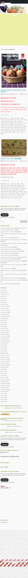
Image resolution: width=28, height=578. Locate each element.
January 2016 (4, 332)
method (2, 127)
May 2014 (3, 373)
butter (19, 119)
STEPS (14, 132)
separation (9, 132)
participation (7, 129)
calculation (24, 119)
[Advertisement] (14, 31)
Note (25, 191)
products (3, 194)
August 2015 (3, 343)
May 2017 (3, 300)
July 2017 (3, 296)
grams (24, 188)
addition (3, 119)
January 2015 (4, 357)
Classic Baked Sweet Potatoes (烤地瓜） (10, 253)
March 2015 (3, 353)
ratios (9, 130)
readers (14, 130)
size (11, 196)
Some (14, 196)
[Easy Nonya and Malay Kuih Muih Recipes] (14, 420)
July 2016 (3, 320)
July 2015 (3, 345)
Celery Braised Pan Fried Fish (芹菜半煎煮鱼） (11, 231)
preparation (23, 129)
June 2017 (3, 298)
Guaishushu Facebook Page (10, 456)
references (22, 130)
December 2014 (4, 359)
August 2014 (3, 367)
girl (26, 123)
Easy (16, 123)
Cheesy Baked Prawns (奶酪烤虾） (9, 268)
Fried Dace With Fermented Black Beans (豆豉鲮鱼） (13, 251)
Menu (14, 15)
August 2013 (3, 391)
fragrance (17, 188)
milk (6, 127)
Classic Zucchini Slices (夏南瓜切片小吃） (10, 237)
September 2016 (4, 316)
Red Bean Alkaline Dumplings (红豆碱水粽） (11, 283)
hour (5, 190)
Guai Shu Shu (15, 7)
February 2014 (4, 379)
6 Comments (24, 94)
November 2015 (4, 336)
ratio (7, 130)
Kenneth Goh (14, 94)
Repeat (22, 194)
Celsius (2, 121)
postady (10, 193)
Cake (23, 185)
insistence (21, 190)
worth (20, 198)
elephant (20, 123)
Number (24, 127)
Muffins (19, 127)
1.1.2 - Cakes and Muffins (14, 118)
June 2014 (3, 371)
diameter (7, 188)
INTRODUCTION (4, 191)
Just (8, 126)
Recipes (14, 194)
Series (8, 196)
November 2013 (4, 385)
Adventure (7, 119)
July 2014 (3, 369)
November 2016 (4, 312)
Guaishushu (11, 124)
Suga (17, 132)
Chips (15, 121)
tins (12, 198)
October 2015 (4, 339)
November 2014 (4, 361)
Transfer (21, 132)
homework (17, 124)
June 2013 (3, 395)
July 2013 (3, 393)
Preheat (18, 193)
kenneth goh (12, 126)
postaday (17, 129)
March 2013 (3, 401)
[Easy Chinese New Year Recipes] (14, 408)
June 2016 (3, 322)
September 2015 (4, 341)
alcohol (8, 185)
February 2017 (4, 306)
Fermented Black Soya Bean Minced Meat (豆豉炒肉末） (14, 278)
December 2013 (4, 383)
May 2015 (3, 349)
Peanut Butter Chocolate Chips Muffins (13, 91)
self (5, 132)
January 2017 (4, 308)
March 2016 (3, 328)
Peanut (12, 129)
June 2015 (3, 347)
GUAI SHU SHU (4, 124)
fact (23, 123)
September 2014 (4, 365)
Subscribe (4, 215)
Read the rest (5, 115)
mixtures (21, 191)
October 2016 (4, 314)
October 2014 (4, 363)
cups (9, 123)
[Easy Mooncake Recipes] (14, 432)
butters (19, 185)
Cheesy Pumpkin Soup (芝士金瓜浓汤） (10, 255)
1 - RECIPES (4, 118)
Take (21, 196)
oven (2, 129)
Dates (23, 187)
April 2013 (3, 399)
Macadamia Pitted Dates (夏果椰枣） (9, 247)
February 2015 (4, 355)
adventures (3, 185)
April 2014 (3, 375)
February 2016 (4, 330)
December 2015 (4, 334)
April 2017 (3, 302)
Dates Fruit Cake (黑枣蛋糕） (12, 159)
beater (15, 119)
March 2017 (3, 304)
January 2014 (4, 381)
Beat (12, 185)
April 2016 (3, 326)
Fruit (21, 188)
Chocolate (19, 121)
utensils (3, 133)
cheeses (11, 121)
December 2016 (4, 310)
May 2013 (3, 397)
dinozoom (14, 563)
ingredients (3, 126)
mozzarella (10, 127)
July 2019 (3, 290)
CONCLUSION (4, 123)
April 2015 (3, 351)
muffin (15, 127)
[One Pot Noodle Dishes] (14, 426)
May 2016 (3, 324)
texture (9, 198)
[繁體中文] (2, 486)
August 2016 (3, 318)
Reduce (18, 194)
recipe (17, 130)
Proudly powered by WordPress (9, 561)
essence (12, 188)
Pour (14, 193)
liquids (10, 191)
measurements (19, 126)
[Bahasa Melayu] (4, 486)
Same (2, 132)
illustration (9, 190)
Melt (25, 126)
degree (12, 123)
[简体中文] (1, 486)
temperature (4, 198)
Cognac (12, 187)
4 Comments (24, 161)
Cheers (7, 121)
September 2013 (4, 389)
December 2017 (4, 294)
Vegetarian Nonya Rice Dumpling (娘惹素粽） (11, 249)
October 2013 (4, 387)
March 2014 (3, 377)
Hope (22, 124)
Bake (12, 119)
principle (3, 130)
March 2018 (3, 292)
